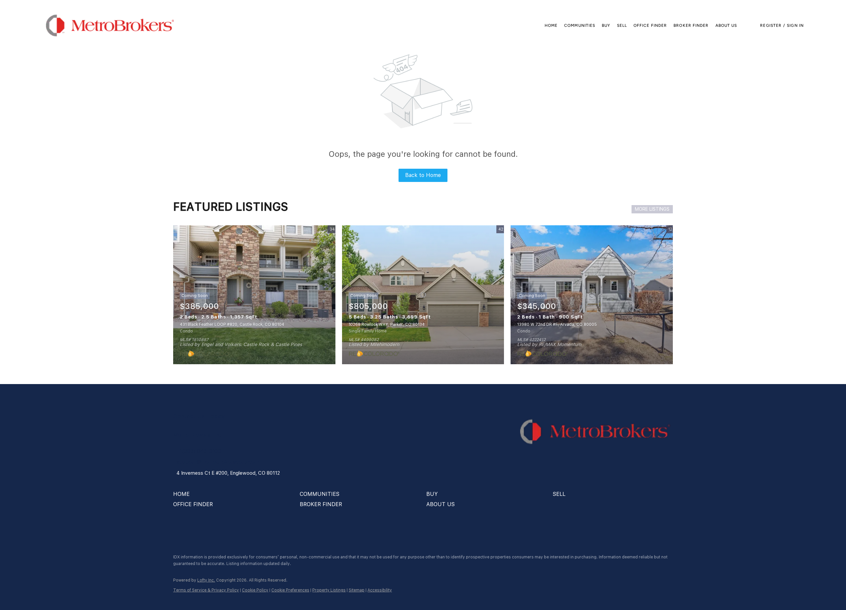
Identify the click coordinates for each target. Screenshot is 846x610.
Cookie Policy (255, 590)
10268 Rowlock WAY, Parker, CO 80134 (387, 324)
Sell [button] (622, 25)
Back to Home (423, 175)
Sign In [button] (795, 25)
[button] (109, 25)
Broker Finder (691, 25)
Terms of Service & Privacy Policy (206, 590)
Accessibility (379, 590)
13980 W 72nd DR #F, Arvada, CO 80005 (557, 324)
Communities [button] (579, 25)
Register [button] (771, 25)
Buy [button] (606, 25)
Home (551, 25)
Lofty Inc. (206, 580)
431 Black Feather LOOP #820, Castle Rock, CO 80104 (232, 324)
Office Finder (650, 25)
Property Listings (329, 590)
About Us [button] (726, 25)
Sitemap (357, 590)
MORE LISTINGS (652, 209)
